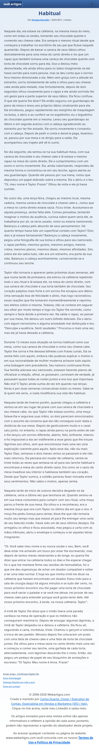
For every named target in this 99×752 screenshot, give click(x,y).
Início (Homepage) (12, 678)
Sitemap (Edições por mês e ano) (19, 682)
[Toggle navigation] (91, 4)
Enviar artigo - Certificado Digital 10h (21, 674)
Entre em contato (11, 686)
